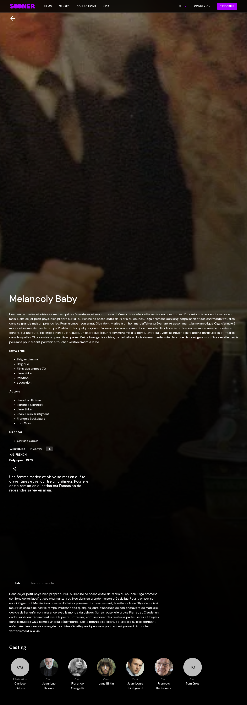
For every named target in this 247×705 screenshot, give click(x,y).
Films (48, 6)
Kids (106, 6)
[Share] (15, 469)
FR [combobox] (180, 6)
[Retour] (11, 18)
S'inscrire (227, 6)
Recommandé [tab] (42, 583)
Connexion (202, 6)
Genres (64, 6)
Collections (86, 6)
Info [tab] (18, 583)
